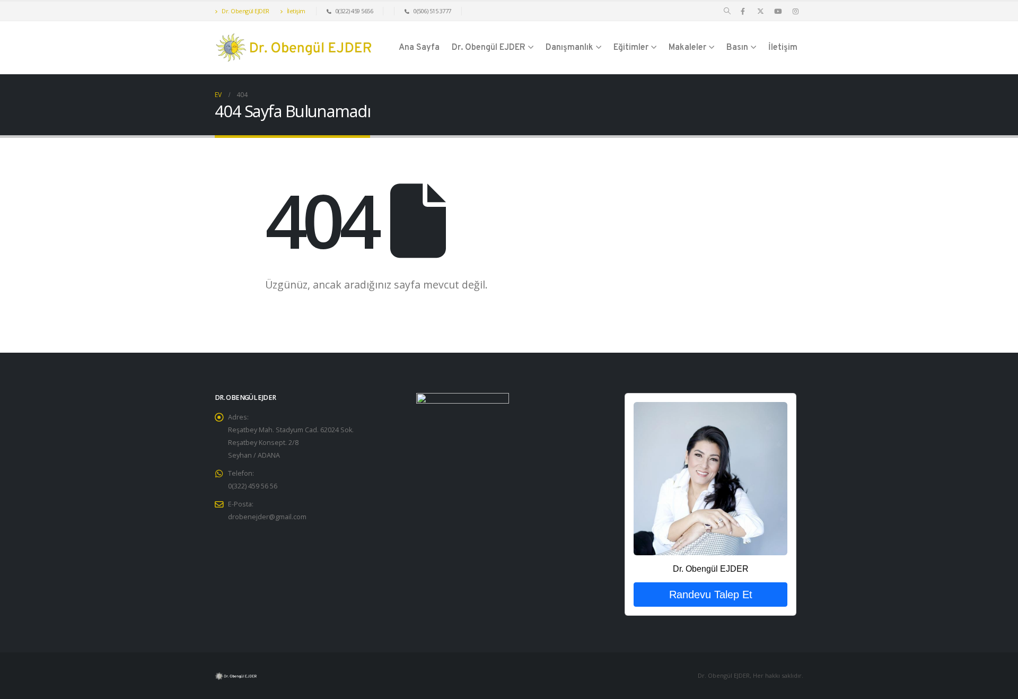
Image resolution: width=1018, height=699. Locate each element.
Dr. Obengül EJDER (245, 11)
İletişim (295, 11)
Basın (737, 47)
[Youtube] (777, 11)
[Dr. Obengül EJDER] (710, 478)
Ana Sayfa (419, 47)
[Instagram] (795, 11)
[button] (727, 11)
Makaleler (687, 47)
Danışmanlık (569, 47)
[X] (760, 11)
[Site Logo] (294, 48)
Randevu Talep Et (710, 594)
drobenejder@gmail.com (267, 516)
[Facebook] (742, 11)
